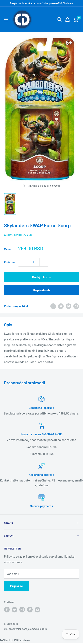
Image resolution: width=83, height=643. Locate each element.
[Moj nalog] (67, 19)
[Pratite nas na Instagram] (22, 609)
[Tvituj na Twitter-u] (68, 306)
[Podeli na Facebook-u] (53, 306)
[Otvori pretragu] (59, 19)
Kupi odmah (41, 290)
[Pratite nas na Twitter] (14, 609)
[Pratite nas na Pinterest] (30, 609)
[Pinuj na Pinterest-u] (61, 306)
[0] (75, 19)
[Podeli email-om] (76, 306)
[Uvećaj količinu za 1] (44, 262)
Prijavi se (16, 586)
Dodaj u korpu (41, 277)
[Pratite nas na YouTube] (37, 609)
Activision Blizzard (18, 235)
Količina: (10, 262)
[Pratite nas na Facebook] (7, 609)
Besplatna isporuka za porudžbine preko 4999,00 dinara (41, 3)
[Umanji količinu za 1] (22, 262)
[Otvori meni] (6, 19)
